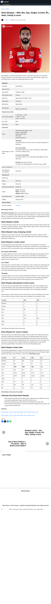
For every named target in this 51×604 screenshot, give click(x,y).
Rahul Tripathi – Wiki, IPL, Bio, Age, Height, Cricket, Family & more (18, 415)
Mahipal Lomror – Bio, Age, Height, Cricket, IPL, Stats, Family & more (35, 432)
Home (2, 9)
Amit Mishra (6, 19)
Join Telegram (6, 4)
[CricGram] (5, 2)
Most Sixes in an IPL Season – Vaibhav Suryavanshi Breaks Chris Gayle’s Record (25, 505)
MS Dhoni (18, 205)
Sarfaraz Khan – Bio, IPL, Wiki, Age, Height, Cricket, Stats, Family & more (19, 412)
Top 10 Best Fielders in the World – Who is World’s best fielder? (17, 444)
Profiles (7, 9)
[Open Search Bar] (45, 2)
